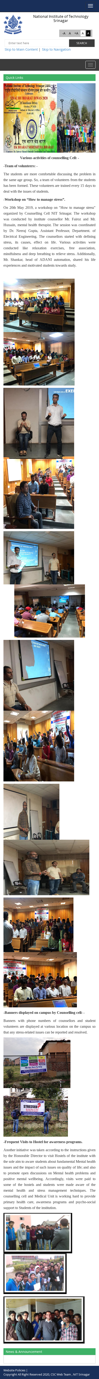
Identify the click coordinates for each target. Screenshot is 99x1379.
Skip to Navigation (56, 49)
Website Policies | (15, 1370)
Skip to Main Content (21, 49)
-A (63, 33)
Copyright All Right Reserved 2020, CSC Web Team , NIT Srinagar (46, 1374)
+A (76, 33)
